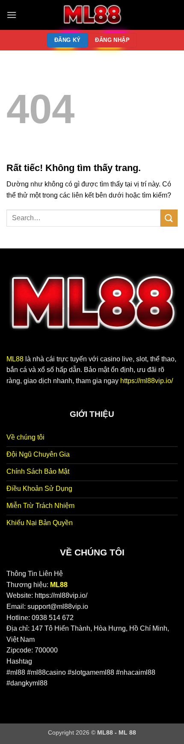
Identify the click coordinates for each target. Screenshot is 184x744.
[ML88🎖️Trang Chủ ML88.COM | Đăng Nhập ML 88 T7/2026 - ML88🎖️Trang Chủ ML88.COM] (92, 15)
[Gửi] (169, 218)
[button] (11, 14)
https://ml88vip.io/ (146, 380)
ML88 (15, 359)
